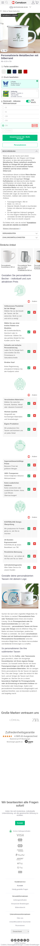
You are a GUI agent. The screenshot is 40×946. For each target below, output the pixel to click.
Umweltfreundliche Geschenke (20, 922)
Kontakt (20, 823)
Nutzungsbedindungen (15, 945)
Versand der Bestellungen (20, 904)
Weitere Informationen (11, 229)
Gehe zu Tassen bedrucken (11, 11)
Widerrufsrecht (20, 907)
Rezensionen (20, 925)
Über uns (20, 918)
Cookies (4, 945)
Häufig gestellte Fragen (20, 889)
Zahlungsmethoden (20, 900)
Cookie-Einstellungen (31, 945)
